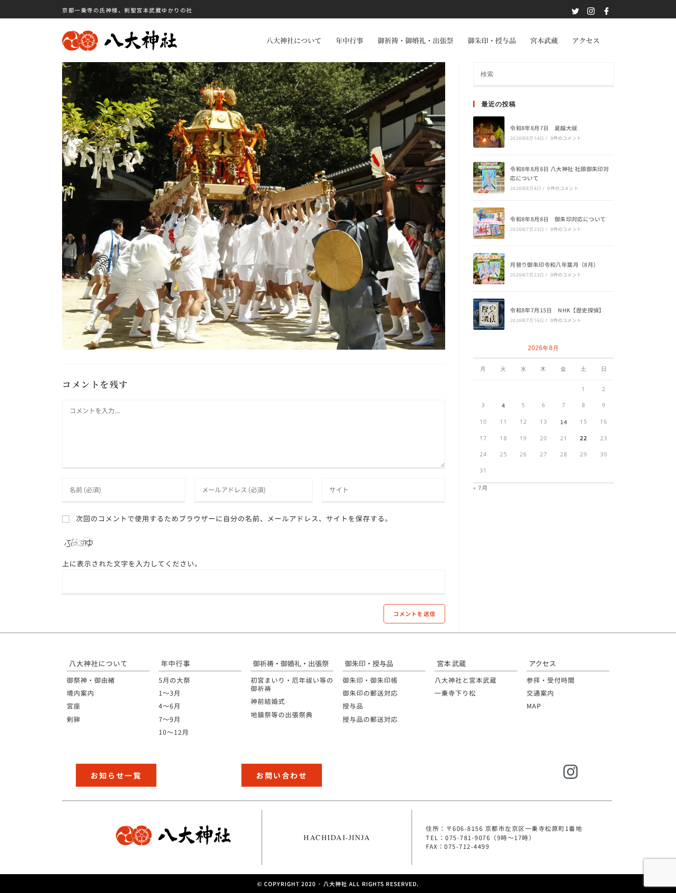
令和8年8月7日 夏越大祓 (543, 128)
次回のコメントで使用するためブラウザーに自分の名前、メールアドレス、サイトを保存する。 (234, 518)
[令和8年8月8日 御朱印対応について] (488, 223)
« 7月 (480, 487)
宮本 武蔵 (451, 663)
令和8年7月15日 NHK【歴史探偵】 (557, 310)
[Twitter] (546, 777)
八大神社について (293, 40)
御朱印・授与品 (492, 40)
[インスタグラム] (571, 772)
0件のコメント (565, 137)
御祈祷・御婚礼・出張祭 (415, 40)
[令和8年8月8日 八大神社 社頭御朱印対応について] (488, 177)
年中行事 (349, 40)
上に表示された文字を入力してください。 (132, 563)
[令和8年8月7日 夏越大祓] (488, 132)
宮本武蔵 (544, 40)
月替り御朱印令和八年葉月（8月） (554, 264)
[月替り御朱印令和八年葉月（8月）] (488, 268)
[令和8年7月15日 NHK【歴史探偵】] (488, 314)
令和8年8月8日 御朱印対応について (558, 219)
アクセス (586, 40)
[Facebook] (595, 777)
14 (563, 422)
